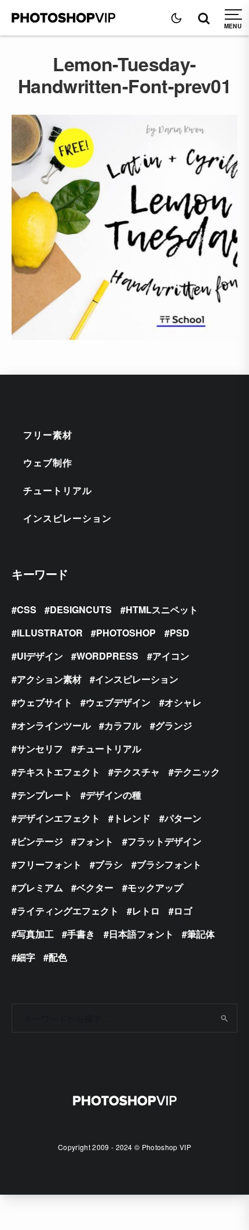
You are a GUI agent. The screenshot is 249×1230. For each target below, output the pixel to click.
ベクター (94, 887)
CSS (26, 609)
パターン (183, 818)
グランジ (173, 725)
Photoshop (126, 632)
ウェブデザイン (118, 702)
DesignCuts (81, 609)
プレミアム (40, 887)
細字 (26, 957)
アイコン (170, 655)
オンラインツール (54, 725)
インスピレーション (67, 518)
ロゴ (183, 910)
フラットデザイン (164, 841)
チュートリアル (57, 490)
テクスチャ (136, 771)
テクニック (197, 771)
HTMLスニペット (162, 609)
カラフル (122, 725)
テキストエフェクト (58, 771)
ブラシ (109, 864)
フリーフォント (49, 864)
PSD (179, 632)
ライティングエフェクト (68, 910)
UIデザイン (40, 655)
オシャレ (183, 702)
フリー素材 (47, 434)
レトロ (146, 910)
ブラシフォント (169, 864)
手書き (81, 933)
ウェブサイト (44, 702)
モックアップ (155, 887)
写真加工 (35, 933)
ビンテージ (40, 841)
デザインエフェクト (58, 818)
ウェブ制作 (47, 462)
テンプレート (44, 794)
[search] (224, 1018)
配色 (58, 957)
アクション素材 (49, 679)
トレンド (132, 818)
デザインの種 (113, 794)
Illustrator (50, 632)
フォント (94, 841)
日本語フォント (141, 933)
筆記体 (201, 933)
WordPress (107, 655)
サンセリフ (40, 748)
